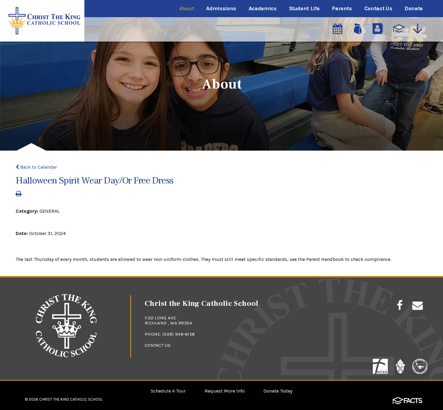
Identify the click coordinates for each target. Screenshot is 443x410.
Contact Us (378, 8)
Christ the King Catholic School (71, 399)
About (186, 8)
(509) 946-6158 (178, 334)
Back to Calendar (38, 167)
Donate (413, 8)
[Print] (18, 194)
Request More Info (225, 391)
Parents (342, 8)
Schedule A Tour (168, 391)
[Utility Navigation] (419, 28)
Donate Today (277, 391)
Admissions (221, 8)
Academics (263, 8)
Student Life (304, 8)
